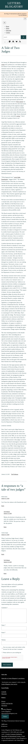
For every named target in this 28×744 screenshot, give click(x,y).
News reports (19, 101)
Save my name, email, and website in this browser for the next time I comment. (14, 648)
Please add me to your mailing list (12, 652)
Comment (4, 607)
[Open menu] (25, 18)
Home (7, 26)
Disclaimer (4, 705)
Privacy (3, 701)
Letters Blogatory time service (9, 684)
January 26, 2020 (8, 562)
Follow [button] (5, 716)
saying (18, 116)
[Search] (23, 37)
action (3, 64)
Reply (2, 505)
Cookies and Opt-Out (7, 703)
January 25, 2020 (5, 498)
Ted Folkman (14, 474)
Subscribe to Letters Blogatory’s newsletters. (13, 678)
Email (3, 632)
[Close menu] (4, 23)
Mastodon (4, 694)
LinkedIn (3, 691)
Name (3, 625)
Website (3, 640)
